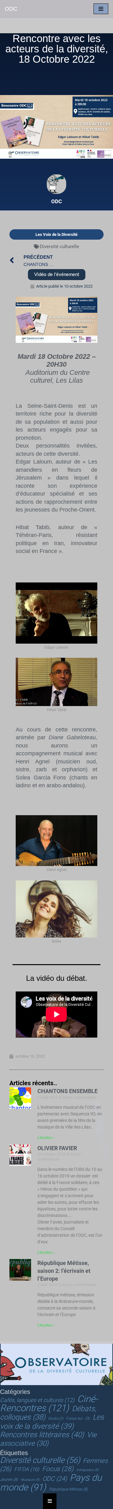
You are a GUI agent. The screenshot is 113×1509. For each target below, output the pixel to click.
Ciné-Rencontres (49, 1403)
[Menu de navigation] (101, 8)
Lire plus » (46, 1137)
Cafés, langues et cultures (37, 1400)
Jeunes (9, 1479)
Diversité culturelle (59, 246)
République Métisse (68, 1489)
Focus (57, 1469)
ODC (54, 1478)
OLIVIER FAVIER (57, 1148)
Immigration (87, 1470)
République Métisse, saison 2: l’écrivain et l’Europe (63, 1271)
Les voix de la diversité (52, 1422)
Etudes (55, 1418)
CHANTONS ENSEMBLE (67, 1091)
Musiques (30, 1480)
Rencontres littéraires (42, 1434)
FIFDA (26, 1469)
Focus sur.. (78, 1418)
